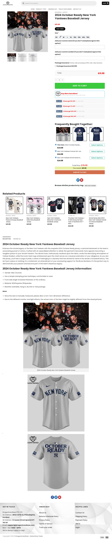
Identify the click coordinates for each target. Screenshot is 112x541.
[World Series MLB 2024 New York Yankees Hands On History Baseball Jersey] (97, 205)
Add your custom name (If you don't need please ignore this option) (77, 42)
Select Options (97, 145)
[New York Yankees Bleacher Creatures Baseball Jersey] (56, 205)
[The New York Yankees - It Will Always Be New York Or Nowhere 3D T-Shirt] (76, 205)
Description (7, 239)
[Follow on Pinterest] (81, 180)
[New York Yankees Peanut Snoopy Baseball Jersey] (14, 205)
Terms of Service (45, 524)
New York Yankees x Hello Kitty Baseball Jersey (33, 220)
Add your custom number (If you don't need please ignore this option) (78, 53)
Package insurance (62, 63)
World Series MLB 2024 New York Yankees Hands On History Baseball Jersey (97, 220)
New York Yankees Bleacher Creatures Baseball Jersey (54, 220)
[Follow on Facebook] (52, 497)
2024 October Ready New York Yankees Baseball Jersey (69, 145)
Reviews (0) (17, 239)
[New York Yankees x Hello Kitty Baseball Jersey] (35, 205)
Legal (78, 527)
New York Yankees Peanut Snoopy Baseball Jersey (14, 220)
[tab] (7, 239)
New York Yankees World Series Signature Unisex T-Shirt (69, 158)
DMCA (78, 524)
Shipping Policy (81, 516)
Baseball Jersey (61, 12)
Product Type (41, 9)
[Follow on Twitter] (78, 180)
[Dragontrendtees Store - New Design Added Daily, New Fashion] (8, 3)
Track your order (65, 9)
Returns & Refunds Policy (48, 516)
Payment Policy (81, 520)
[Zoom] (10, 50)
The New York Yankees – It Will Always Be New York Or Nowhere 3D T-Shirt (76, 220)
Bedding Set (52, 9)
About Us (42, 513)
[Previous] (10, 32)
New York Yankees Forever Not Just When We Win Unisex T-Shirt (69, 151)
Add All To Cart (79, 172)
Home (33, 9)
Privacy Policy (44, 520)
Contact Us (77, 9)
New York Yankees (90, 185)
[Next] (44, 32)
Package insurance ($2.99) (67, 66)
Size (57, 33)
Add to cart (80, 85)
